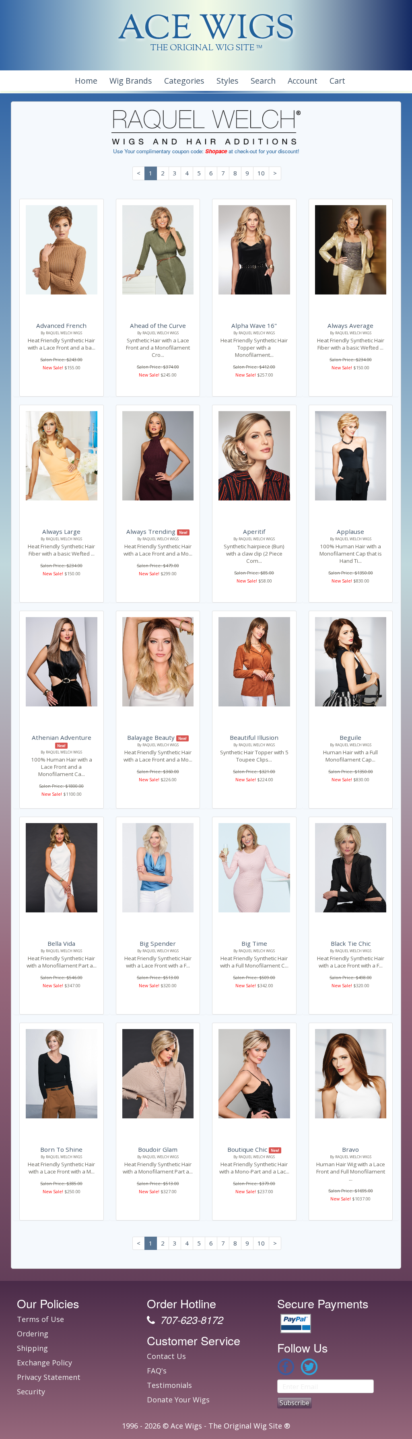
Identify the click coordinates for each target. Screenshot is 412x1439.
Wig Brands (130, 80)
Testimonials (169, 1385)
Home (86, 80)
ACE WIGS (206, 30)
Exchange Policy (44, 1362)
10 (261, 173)
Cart (337, 80)
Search (263, 80)
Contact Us (166, 1356)
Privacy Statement (48, 1377)
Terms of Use (40, 1319)
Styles (227, 80)
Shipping (32, 1348)
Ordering (32, 1333)
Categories (184, 80)
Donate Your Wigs (178, 1399)
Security (31, 1391)
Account (302, 80)
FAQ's (157, 1370)
